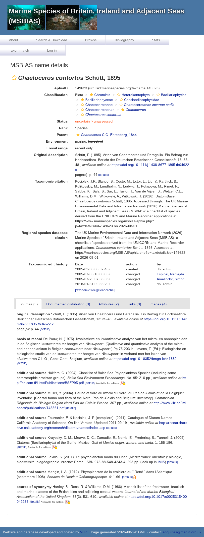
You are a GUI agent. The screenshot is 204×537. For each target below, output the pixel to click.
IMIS (161, 462)
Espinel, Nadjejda (170, 274)
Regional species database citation (45, 235)
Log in (52, 50)
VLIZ (84, 532)
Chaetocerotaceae (99, 110)
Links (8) (134, 304)
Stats (156, 40)
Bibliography (124, 40)
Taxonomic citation (51, 181)
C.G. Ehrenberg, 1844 (109, 135)
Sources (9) (28, 304)
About (13, 40)
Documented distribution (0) (68, 304)
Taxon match (19, 50)
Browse (91, 40)
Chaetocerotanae (99, 105)
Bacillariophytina (174, 95)
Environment (57, 141)
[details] (103, 175)
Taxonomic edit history (48, 264)
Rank (63, 128)
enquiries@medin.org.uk (182, 532)
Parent (62, 135)
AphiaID (61, 88)
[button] (14, 78)
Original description (51, 155)
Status (62, 121)
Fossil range (57, 148)
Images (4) (158, 304)
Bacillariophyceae (99, 100)
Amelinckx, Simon (171, 279)
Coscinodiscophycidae (141, 100)
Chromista (102, 95)
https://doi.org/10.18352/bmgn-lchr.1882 (145, 359)
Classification (56, 95)
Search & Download (51, 40)
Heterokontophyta (136, 95)
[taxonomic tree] (86, 290)
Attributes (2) (109, 304)
